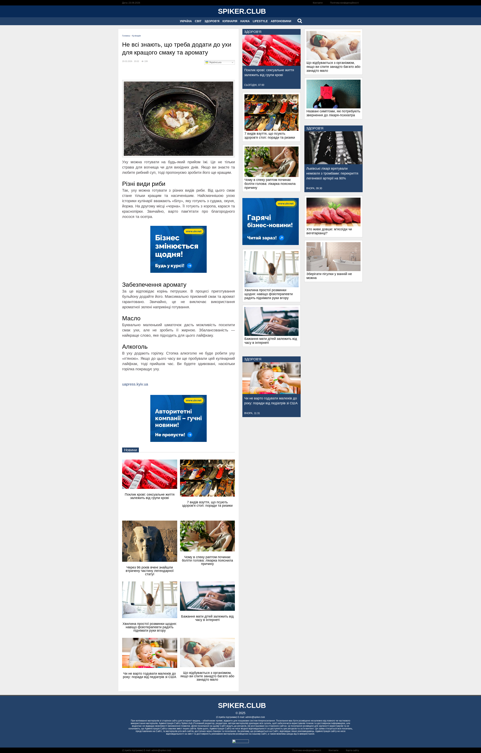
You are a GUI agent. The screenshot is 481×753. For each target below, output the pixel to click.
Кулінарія (229, 21)
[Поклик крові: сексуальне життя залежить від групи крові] (271, 65)
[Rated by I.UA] (240, 742)
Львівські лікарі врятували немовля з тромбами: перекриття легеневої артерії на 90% (332, 173)
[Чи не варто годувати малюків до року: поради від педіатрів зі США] (271, 393)
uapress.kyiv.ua (135, 384)
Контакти (318, 3)
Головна (126, 36)
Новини (130, 450)
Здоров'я (211, 21)
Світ (198, 21)
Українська (214, 62)
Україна (186, 21)
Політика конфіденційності (344, 3)
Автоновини (281, 21)
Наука (245, 21)
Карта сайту (352, 750)
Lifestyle (260, 21)
